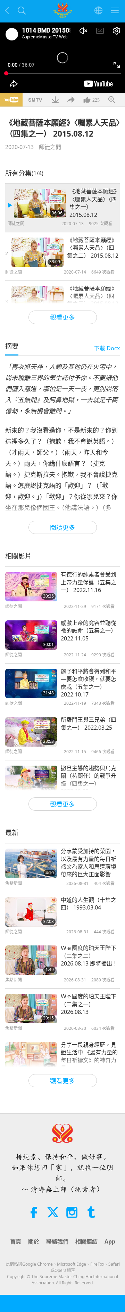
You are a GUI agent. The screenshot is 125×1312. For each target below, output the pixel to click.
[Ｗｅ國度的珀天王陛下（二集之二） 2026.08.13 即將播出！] (31, 960)
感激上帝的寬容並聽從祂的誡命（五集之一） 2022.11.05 (88, 630)
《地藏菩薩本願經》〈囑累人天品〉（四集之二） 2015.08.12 (92, 247)
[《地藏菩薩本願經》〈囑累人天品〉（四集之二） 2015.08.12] (37, 252)
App (110, 1241)
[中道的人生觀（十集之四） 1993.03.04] (31, 912)
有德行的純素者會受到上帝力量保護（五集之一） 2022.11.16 (88, 582)
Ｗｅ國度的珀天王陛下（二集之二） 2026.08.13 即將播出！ (89, 955)
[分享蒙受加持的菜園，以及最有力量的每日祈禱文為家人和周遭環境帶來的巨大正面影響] (31, 863)
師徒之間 (50, 147)
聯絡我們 (57, 1241)
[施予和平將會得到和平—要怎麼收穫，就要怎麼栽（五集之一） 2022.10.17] (31, 683)
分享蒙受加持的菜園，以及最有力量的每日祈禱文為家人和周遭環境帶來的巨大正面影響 (88, 862)
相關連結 (86, 1241)
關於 (33, 1241)
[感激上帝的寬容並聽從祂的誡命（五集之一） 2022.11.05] (31, 635)
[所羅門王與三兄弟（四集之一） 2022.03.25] (31, 732)
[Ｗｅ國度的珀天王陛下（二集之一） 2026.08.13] (31, 1008)
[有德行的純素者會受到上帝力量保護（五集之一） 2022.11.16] (31, 586)
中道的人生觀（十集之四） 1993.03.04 (88, 903)
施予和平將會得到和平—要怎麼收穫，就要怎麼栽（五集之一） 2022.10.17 (88, 682)
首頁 (15, 1241)
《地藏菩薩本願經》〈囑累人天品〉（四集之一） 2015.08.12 (93, 202)
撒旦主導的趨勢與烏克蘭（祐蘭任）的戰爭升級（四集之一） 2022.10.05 (88, 779)
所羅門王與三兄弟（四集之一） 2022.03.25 (88, 723)
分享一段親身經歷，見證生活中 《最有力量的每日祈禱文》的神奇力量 (89, 1056)
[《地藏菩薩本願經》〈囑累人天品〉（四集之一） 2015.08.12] (40, 203)
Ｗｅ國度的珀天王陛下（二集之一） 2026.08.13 (88, 1004)
